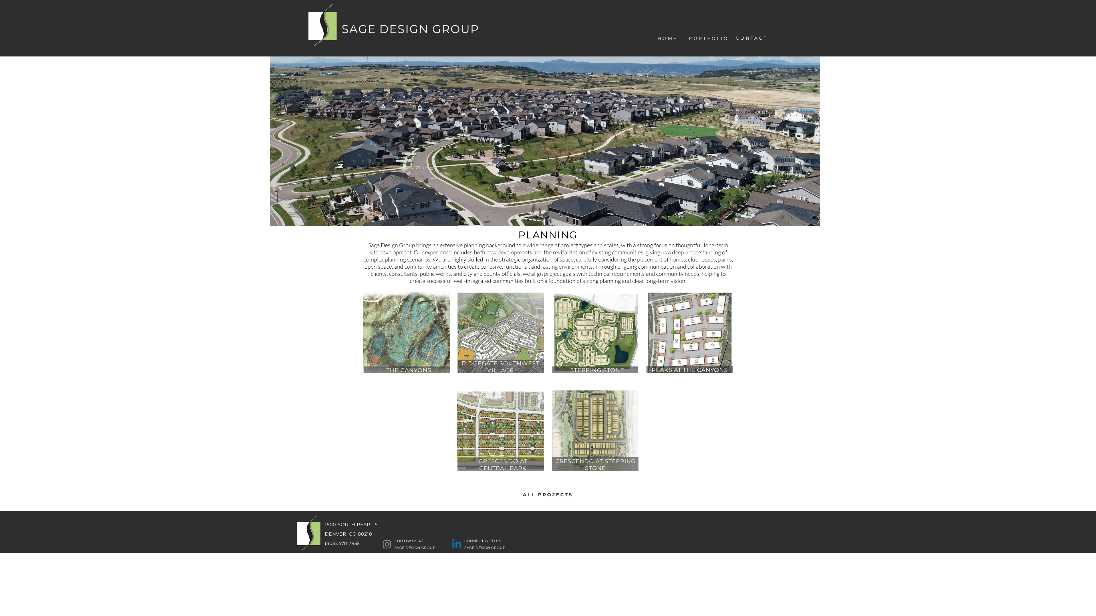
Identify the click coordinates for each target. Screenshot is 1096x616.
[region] (713, 60)
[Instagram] (386, 544)
